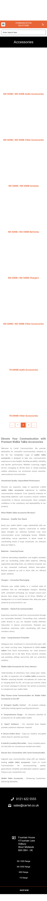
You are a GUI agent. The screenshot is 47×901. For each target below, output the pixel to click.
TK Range (23, 878)
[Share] (25, 896)
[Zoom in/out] (5, 896)
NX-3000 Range (23, 867)
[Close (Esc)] (35, 896)
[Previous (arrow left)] (5, 900)
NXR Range (23, 872)
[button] (3, 24)
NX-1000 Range (23, 861)
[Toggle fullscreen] (15, 896)
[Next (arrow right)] (15, 900)
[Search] (43, 32)
